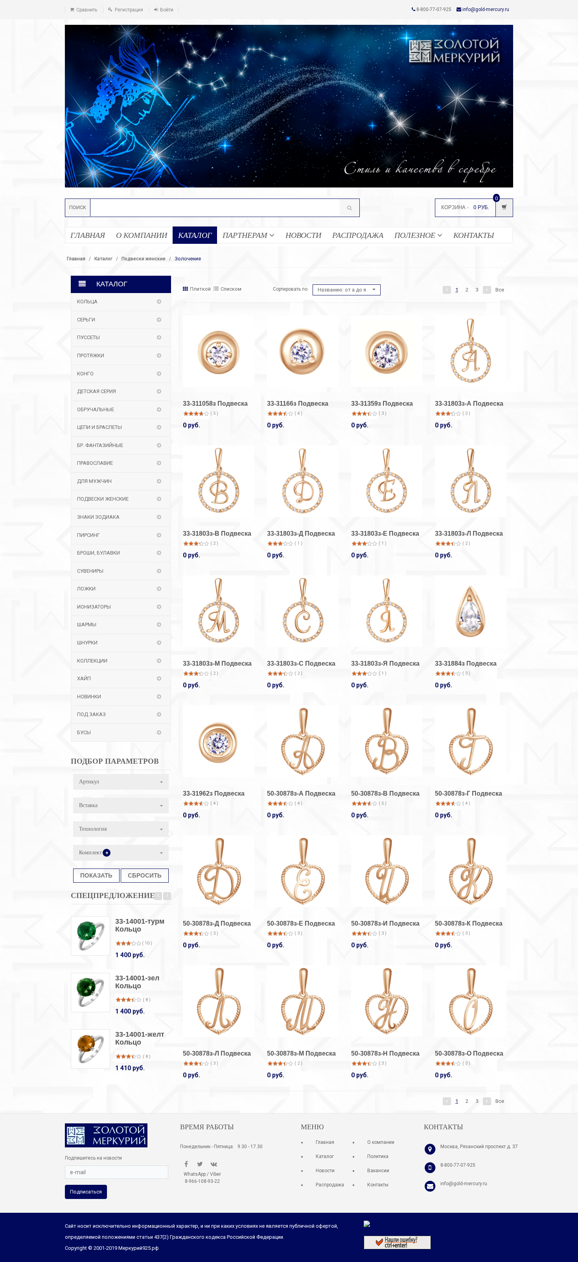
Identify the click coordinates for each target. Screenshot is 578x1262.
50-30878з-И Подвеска (385, 923)
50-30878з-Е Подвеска (301, 923)
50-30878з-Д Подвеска (217, 923)
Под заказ (91, 714)
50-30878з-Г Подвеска (468, 793)
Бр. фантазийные (100, 445)
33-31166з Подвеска (297, 403)
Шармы (86, 624)
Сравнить (86, 10)
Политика (377, 1156)
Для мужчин (94, 481)
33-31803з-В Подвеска (217, 533)
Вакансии (378, 1170)
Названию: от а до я (342, 290)
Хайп (84, 678)
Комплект (94, 853)
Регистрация (129, 10)
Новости (325, 1170)
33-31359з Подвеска (382, 403)
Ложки (86, 589)
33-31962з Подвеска (214, 793)
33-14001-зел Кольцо (137, 982)
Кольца (87, 301)
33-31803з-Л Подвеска (469, 533)
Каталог (103, 259)
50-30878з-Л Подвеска (217, 1053)
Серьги (86, 320)
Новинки (89, 697)
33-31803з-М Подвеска (217, 663)
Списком (231, 289)
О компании (380, 1142)
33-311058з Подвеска (215, 403)
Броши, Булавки (98, 553)
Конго (85, 374)
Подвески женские (143, 259)
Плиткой (200, 289)
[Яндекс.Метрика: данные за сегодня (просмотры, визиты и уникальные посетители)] (387, 1224)
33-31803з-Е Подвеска (385, 533)
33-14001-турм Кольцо (139, 925)
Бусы (84, 732)
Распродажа (330, 1185)
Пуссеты (88, 337)
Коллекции (92, 661)
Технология (93, 829)
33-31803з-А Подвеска (469, 403)
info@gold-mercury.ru (485, 9)
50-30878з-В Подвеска (385, 793)
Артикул (89, 782)
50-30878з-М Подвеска (301, 1053)
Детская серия (96, 391)
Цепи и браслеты (99, 427)
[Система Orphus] (397, 1242)
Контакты (377, 1185)
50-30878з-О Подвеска (469, 1053)
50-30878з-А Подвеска (301, 793)
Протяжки (90, 355)
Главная (76, 259)
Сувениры (90, 571)
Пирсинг (88, 535)
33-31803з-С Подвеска (301, 663)
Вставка (88, 805)
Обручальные (95, 409)
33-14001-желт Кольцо (139, 1038)
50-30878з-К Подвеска (469, 923)
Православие (95, 463)
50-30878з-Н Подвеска (385, 1053)
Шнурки (87, 643)
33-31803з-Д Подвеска (301, 533)
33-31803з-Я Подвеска (385, 663)
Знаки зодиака (98, 517)
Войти (166, 10)
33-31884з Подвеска (466, 663)
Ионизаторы (94, 607)
